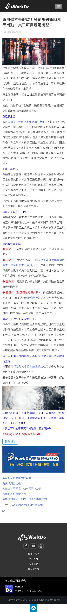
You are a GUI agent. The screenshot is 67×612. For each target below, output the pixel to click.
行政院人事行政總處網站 (28, 366)
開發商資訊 (33, 553)
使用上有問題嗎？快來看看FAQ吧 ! (22, 488)
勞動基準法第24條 (38, 297)
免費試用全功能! (11, 483)
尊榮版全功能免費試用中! (17, 478)
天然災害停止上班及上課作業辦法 (27, 121)
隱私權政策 (33, 569)
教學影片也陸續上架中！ (16, 493)
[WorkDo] (18, 6)
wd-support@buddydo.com (28, 504)
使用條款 (33, 564)
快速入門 (33, 559)
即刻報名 (10, 441)
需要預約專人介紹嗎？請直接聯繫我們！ (25, 499)
